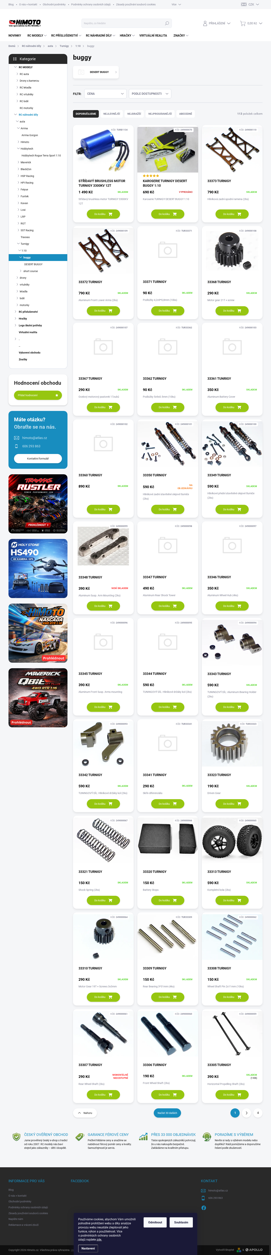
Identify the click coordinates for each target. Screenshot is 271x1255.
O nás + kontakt (28, 4)
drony (23, 277)
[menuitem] (16, 35)
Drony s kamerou (29, 80)
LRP (23, 216)
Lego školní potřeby (30, 325)
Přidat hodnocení (27, 395)
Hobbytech (27, 148)
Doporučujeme (86, 113)
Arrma (24, 128)
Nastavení (88, 1248)
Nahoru (88, 1112)
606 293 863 (31, 446)
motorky (24, 305)
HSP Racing (27, 176)
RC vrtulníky (26, 94)
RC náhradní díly (28, 114)
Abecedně (185, 113)
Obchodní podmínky (54, 4)
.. (19, 345)
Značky (23, 359)
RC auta (24, 74)
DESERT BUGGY (33, 264)
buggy (27, 257)
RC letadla (25, 87)
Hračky (23, 318)
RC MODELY (26, 67)
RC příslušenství (28, 311)
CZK (251, 4)
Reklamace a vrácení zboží (23, 1224)
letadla (23, 291)
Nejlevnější (111, 113)
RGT (23, 223)
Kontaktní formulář (38, 458)
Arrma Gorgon (30, 135)
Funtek (25, 196)
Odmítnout (155, 1222)
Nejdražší (134, 113)
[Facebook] (203, 1207)
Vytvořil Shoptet (225, 1249)
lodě (22, 298)
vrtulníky (24, 284)
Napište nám (15, 1219)
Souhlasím (181, 1222)
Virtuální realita (28, 332)
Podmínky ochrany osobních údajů (91, 4)
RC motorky (26, 108)
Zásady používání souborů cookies (136, 4)
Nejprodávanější (160, 113)
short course (30, 271)
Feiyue (24, 189)
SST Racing (27, 230)
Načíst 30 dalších (167, 1112)
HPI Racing (27, 182)
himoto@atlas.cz (34, 438)
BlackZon (26, 169)
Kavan (24, 203)
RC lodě (24, 101)
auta (22, 121)
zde (99, 1239)
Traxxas (25, 237)
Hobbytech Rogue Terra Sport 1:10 (41, 155)
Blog (11, 4)
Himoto (25, 142)
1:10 (24, 250)
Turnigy (25, 243)
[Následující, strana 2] (246, 1113)
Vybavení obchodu (29, 352)
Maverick (26, 162)
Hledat (167, 23)
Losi (23, 209)
